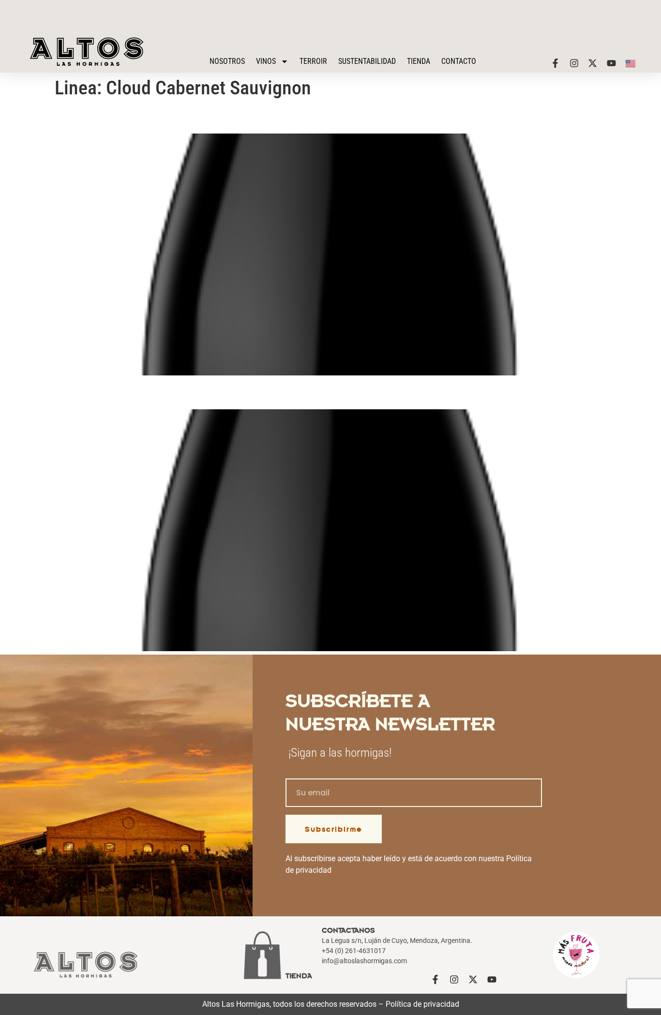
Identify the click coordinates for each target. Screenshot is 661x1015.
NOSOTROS (227, 61)
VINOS (266, 61)
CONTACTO (458, 61)
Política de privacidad (422, 1004)
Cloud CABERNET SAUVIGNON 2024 (165, 116)
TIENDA (418, 61)
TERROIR (313, 61)
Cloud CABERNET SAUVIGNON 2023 (165, 392)
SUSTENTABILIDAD (367, 61)
